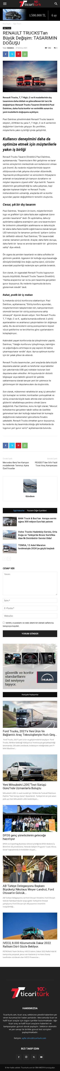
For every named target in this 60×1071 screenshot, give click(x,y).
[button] (4, 4)
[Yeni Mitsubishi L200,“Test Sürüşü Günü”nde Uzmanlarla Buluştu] (30, 767)
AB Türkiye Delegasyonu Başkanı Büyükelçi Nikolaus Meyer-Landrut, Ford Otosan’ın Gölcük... (28, 889)
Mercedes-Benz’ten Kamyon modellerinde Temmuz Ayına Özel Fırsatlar (16, 465)
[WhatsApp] (25, 54)
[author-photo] (30, 492)
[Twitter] (12, 54)
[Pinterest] (18, 54)
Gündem (10, 48)
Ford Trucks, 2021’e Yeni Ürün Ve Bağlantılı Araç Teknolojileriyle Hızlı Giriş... (30, 733)
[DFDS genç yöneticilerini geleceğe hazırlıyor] (30, 818)
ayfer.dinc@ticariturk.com (34, 1038)
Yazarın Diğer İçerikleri (37, 511)
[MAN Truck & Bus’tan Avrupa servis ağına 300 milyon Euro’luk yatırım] (10, 521)
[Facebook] (5, 54)
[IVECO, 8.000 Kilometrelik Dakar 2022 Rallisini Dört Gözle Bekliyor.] (30, 926)
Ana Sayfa (7, 23)
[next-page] (9, 559)
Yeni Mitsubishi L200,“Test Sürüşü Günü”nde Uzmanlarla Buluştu (24, 786)
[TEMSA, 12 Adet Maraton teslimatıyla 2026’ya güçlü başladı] (10, 548)
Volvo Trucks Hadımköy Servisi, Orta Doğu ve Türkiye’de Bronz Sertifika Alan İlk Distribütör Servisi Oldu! (37, 535)
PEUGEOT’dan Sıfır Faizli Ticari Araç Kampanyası (46, 464)
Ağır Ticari (17, 23)
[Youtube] (41, 1057)
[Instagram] (26, 1057)
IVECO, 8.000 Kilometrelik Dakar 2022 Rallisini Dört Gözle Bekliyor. (27, 944)
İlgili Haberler (19, 511)
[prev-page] (4, 559)
